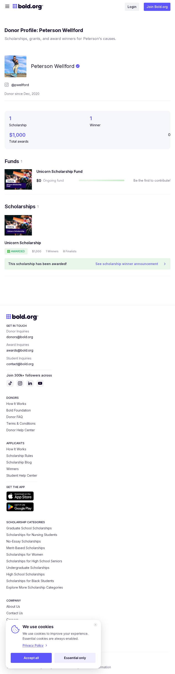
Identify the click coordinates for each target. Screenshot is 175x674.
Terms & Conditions (21, 423)
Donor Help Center (20, 430)
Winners (12, 469)
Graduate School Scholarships (29, 528)
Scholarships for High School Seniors (34, 561)
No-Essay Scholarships (23, 541)
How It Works (16, 404)
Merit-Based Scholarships (25, 548)
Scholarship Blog (19, 462)
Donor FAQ (14, 417)
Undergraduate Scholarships (27, 568)
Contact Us (14, 613)
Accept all (31, 658)
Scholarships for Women (24, 554)
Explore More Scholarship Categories (34, 587)
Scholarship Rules (19, 456)
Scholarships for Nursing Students (31, 535)
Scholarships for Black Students (30, 581)
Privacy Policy (33, 645)
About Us (13, 606)
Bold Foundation (18, 410)
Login (132, 7)
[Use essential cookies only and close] (95, 624)
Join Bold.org (157, 7)
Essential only (75, 658)
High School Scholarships (25, 574)
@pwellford (20, 85)
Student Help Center (21, 475)
